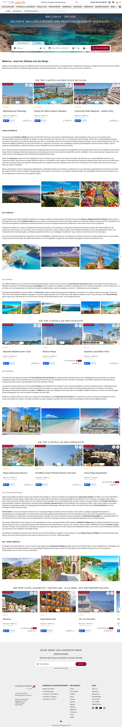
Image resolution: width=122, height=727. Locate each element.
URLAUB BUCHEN (8, 7)
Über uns (95, 689)
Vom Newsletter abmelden (61, 668)
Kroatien (72, 694)
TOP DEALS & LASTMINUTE (25, 7)
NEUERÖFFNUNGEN (102, 7)
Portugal (72, 699)
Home (8, 11)
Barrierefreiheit (96, 696)
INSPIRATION (88, 7)
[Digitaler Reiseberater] (120, 7)
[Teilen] (26, 85)
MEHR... (113, 7)
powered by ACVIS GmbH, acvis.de (61, 725)
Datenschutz (96, 694)
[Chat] (113, 2)
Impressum (95, 691)
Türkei (72, 689)
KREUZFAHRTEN (54, 7)
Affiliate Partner (96, 704)
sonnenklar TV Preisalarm (50, 694)
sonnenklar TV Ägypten (50, 696)
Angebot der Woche (49, 689)
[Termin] (109, 2)
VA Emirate (73, 712)
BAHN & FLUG (42, 7)
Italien (72, 696)
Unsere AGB (95, 699)
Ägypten (72, 704)
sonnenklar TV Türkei (49, 699)
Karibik (72, 717)
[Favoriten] (30, 85)
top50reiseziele (31, 11)
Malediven (73, 709)
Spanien (72, 701)
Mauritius (72, 707)
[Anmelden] (117, 2)
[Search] (76, 2)
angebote (17, 11)
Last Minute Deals (48, 691)
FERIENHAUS (66, 7)
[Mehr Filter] (90, 48)
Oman (72, 714)
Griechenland (74, 691)
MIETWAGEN (77, 7)
